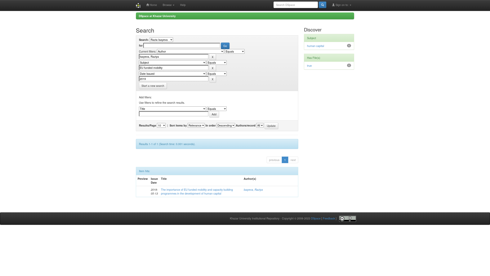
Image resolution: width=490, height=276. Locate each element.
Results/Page (147, 125)
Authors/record (246, 125)
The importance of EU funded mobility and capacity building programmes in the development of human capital (197, 191)
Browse (167, 5)
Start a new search (152, 86)
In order (211, 125)
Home (153, 5)
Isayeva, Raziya (253, 189)
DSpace (316, 218)
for (141, 45)
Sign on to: (342, 5)
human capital (315, 46)
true (309, 65)
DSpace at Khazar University (157, 16)
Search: (144, 40)
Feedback (329, 218)
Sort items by (178, 125)
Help (183, 5)
